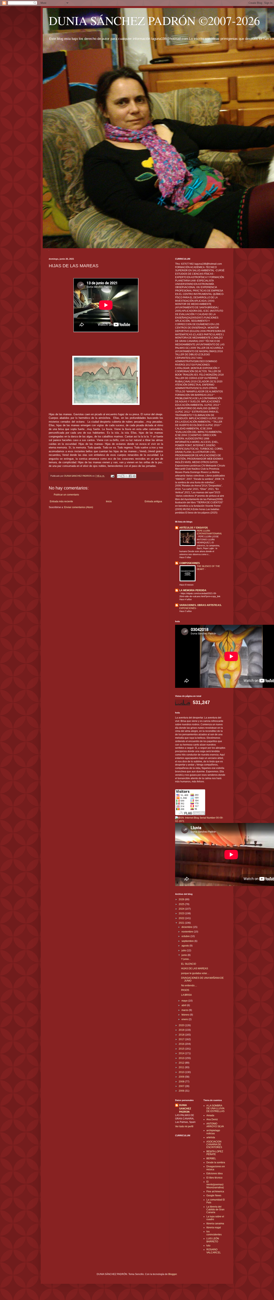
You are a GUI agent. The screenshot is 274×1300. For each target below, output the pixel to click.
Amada (210, 1115)
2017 (182, 1039)
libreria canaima (215, 1223)
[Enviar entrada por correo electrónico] (112, 476)
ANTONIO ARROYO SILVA (215, 1125)
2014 (182, 1053)
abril (184, 1005)
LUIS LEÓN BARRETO (212, 1240)
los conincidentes (214, 1233)
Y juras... (186, 959)
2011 (182, 1067)
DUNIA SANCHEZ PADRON (185, 1108)
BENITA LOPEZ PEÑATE (214, 1153)
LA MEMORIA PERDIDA (192, 590)
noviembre (188, 931)
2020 (182, 1025)
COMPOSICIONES (189, 563)
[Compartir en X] (127, 476)
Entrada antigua (153, 501)
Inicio (109, 501)
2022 (182, 918)
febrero (186, 1014)
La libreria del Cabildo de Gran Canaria (215, 1209)
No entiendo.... (189, 985)
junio (185, 955)
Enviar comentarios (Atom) (78, 507)
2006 (182, 1090)
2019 (182, 1030)
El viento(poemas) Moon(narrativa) (215, 1184)
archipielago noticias (213, 1132)
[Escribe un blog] (123, 476)
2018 (182, 1034)
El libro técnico (214, 1177)
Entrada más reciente (61, 501)
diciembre (187, 927)
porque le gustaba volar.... (195, 973)
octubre (186, 936)
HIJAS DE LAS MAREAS (194, 968)
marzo (185, 1010)
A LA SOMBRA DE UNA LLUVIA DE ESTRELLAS (215, 1108)
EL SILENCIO (188, 963)
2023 (182, 913)
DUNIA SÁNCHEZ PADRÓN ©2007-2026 (154, 20)
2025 (182, 904)
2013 (182, 1058)
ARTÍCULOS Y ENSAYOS (193, 527)
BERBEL (211, 1158)
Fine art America (215, 1191)
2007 (182, 1086)
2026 (182, 899)
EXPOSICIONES (187, 608)
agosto (186, 945)
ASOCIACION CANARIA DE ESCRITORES (214, 1144)
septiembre (188, 941)
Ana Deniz (212, 1119)
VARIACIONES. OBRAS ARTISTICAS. (200, 605)
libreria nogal (213, 1227)
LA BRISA (186, 995)
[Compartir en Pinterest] (134, 476)
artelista (210, 1137)
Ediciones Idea (214, 1173)
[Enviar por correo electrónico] (119, 476)
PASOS (185, 990)
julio (184, 950)
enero (185, 1019)
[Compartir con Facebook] (130, 476)
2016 (182, 1044)
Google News (213, 1195)
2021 (182, 922)
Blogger (172, 1274)
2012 (182, 1062)
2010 (182, 1072)
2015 (182, 1048)
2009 (182, 1076)
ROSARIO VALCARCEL (213, 1251)
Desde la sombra (215, 1162)
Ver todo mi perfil (184, 1126)
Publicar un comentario (66, 494)
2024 (182, 908)
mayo (185, 1000)
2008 (182, 1081)
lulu (208, 1245)
